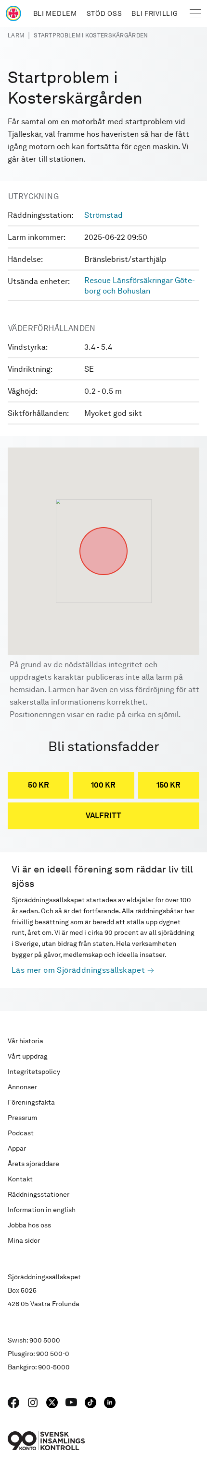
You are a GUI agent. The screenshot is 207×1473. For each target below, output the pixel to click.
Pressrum (22, 1117)
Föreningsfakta (31, 1102)
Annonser (22, 1087)
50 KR (38, 785)
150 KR (168, 785)
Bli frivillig (154, 13)
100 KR (103, 785)
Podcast (21, 1133)
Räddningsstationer (38, 1194)
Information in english (42, 1210)
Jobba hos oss (29, 1225)
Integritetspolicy (34, 1071)
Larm (16, 35)
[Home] (13, 13)
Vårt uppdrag (28, 1056)
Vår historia (25, 1041)
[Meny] (195, 13)
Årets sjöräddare (33, 1163)
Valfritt (103, 815)
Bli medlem (55, 13)
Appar (17, 1148)
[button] (103, 527)
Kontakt (20, 1179)
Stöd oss (104, 13)
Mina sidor (24, 1240)
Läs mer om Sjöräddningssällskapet (78, 970)
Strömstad (103, 215)
